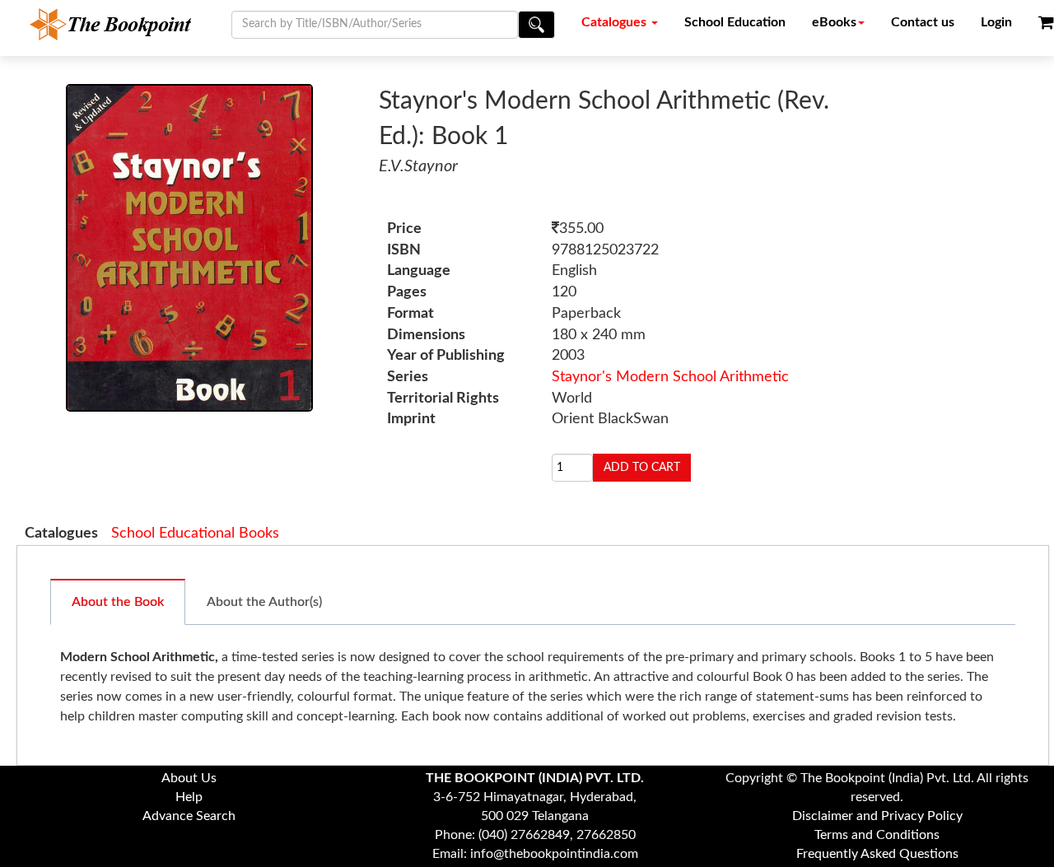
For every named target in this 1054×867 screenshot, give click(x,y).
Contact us (922, 22)
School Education (735, 22)
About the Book (118, 601)
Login (996, 22)
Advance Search (189, 816)
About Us (189, 778)
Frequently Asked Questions (877, 853)
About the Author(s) (264, 601)
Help (189, 797)
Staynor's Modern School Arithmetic (670, 377)
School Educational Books (195, 533)
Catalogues (615, 22)
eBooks (834, 22)
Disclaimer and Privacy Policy (877, 816)
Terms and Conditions (877, 834)
